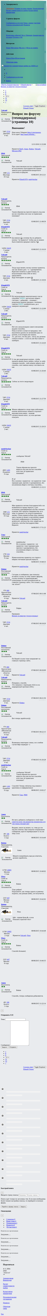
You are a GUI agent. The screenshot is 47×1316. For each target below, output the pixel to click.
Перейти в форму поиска (10, 1207)
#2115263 (42, 1005)
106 (8, 834)
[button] (4, 110)
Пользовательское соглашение (9, 1298)
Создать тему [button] (28, 106)
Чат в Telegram (26, 35)
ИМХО (22, 298)
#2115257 (42, 963)
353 (8, 554)
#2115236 (42, 792)
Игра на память (32, 48)
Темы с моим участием (31, 23)
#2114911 (42, 625)
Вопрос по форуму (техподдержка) (25, 616)
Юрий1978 (23, 179)
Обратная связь (11, 62)
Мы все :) (22, 48)
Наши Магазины (12, 48)
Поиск (8, 58)
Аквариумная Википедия (8, 1279)
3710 (8, 131)
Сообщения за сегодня (14, 23)
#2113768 (42, 489)
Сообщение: (5, 1045)
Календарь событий (13, 35)
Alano (26, 149)
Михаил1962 (16, 151)
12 (6, 100)
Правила (27, 25)
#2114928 (42, 762)
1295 (8, 470)
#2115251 (42, 839)
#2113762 (42, 310)
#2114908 (42, 595)
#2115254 (42, 901)
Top (2, 1314)
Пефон (21, 703)
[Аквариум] (20, 66)
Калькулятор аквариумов (7, 1292)
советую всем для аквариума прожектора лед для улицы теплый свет (29, 823)
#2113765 (42, 401)
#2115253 (42, 873)
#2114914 (42, 734)
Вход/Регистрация (18, 58)
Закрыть (4, 1047)
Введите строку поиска (9, 1195)
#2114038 (42, 529)
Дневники (10, 8)
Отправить (12, 1047)
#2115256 (42, 933)
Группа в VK (18, 37)
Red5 (21, 149)
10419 (9, 248)
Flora (28, 935)
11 (6, 98)
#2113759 (42, 251)
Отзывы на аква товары (23, 8)
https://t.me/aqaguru (34, 132)
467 (8, 898)
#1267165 (42, 146)
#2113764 (42, 373)
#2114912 (42, 672)
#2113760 (42, 282)
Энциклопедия (38, 8)
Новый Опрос (28, 108)
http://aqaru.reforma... (28, 134)
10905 (9, 870)
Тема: (3, 1019)
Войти (8, 81)
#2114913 (42, 700)
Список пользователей (14, 25)
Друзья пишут (11, 1227)
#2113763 (42, 345)
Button (31, 149)
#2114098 (42, 564)
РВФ (25, 795)
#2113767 (42, 428)
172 (8, 173)
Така (21, 795)
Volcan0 (37, 149)
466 (8, 590)
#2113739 (42, 177)
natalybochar (32, 179)
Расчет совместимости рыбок (17, 10)
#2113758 (42, 223)
